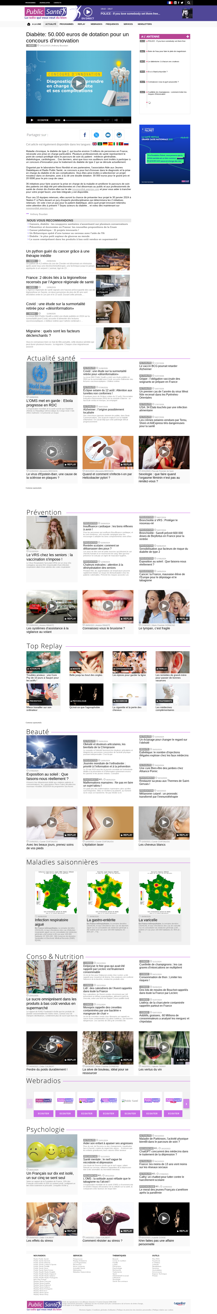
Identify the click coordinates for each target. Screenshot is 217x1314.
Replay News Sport (41, 1292)
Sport (115, 1274)
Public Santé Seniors (42, 1261)
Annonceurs (157, 1272)
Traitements (117, 1272)
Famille (115, 1263)
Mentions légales (85, 1310)
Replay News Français (42, 1281)
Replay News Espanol (42, 1285)
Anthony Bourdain (60, 45)
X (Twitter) (156, 1263)
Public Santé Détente (42, 1263)
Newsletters (156, 1266)
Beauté (115, 1259)
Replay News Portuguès (43, 1289)
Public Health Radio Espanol (45, 1274)
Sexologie (116, 1279)
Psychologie (117, 1268)
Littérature (117, 1278)
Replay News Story (41, 1294)
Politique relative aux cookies (163, 1310)
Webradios (77, 1270)
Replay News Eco (40, 1291)
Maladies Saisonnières (82, 1272)
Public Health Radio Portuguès (46, 1278)
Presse (155, 1276)
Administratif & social (121, 1276)
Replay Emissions (80, 1261)
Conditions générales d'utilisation (104, 1310)
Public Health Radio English (44, 1272)
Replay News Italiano (42, 1287)
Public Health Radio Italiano (44, 1276)
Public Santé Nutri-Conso (43, 1270)
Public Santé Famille (42, 1266)
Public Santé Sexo (41, 1268)
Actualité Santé (79, 1268)
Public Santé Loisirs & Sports (45, 1264)
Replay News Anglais (42, 1283)
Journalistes (157, 1270)
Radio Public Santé (41, 1259)
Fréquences (77, 1259)
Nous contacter (79, 1266)
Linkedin (155, 1264)
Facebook (156, 1261)
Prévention (117, 1266)
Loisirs (115, 1264)
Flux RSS (156, 1259)
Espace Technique (159, 1274)
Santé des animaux (120, 1281)
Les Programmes (79, 1263)
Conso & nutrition (119, 1261)
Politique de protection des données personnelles (134, 1310)
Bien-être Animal (40, 1279)
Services (155, 1268)
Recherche (77, 1264)
